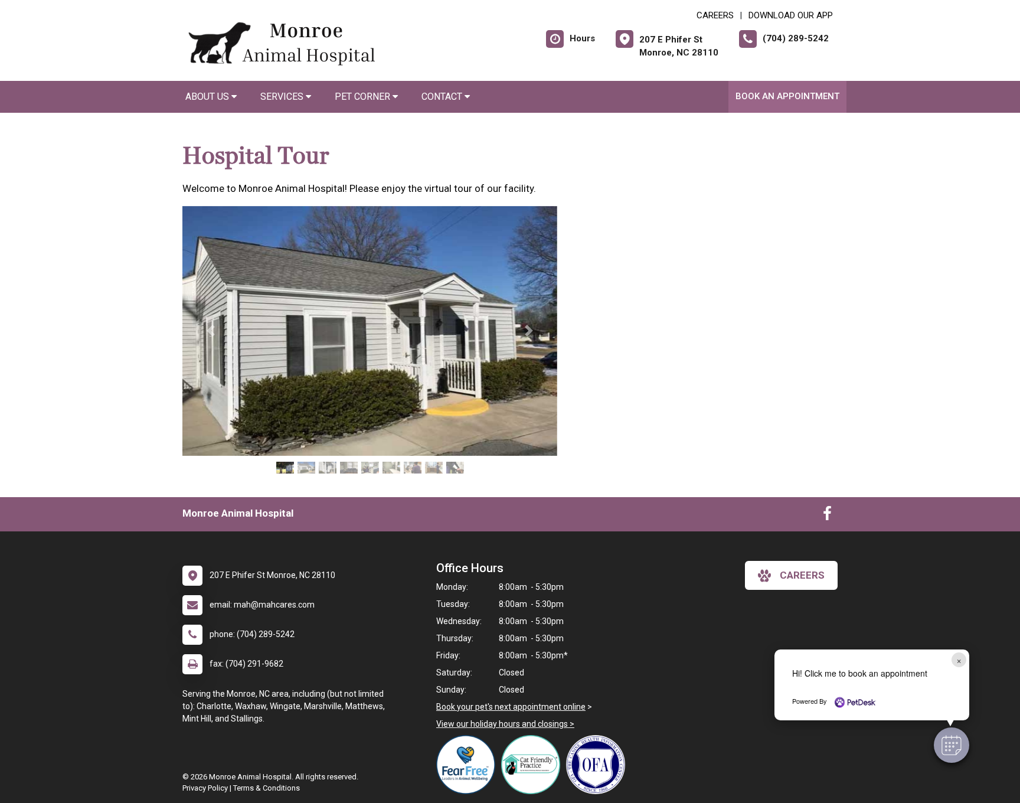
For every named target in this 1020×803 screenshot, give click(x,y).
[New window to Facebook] (827, 516)
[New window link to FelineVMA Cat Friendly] (533, 764)
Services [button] (283, 96)
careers (802, 575)
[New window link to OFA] (598, 764)
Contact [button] (443, 96)
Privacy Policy (205, 788)
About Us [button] (208, 96)
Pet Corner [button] (364, 96)
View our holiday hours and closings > (505, 724)
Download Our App (790, 15)
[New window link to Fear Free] (468, 764)
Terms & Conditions (266, 788)
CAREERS (715, 15)
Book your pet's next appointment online (511, 706)
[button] (951, 745)
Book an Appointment (787, 96)
